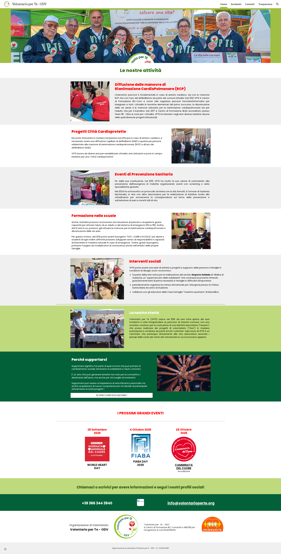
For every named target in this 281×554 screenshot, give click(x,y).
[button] (277, 4)
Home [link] (223, 4)
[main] (140, 70)
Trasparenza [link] (265, 4)
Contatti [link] (250, 4)
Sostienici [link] (236, 4)
